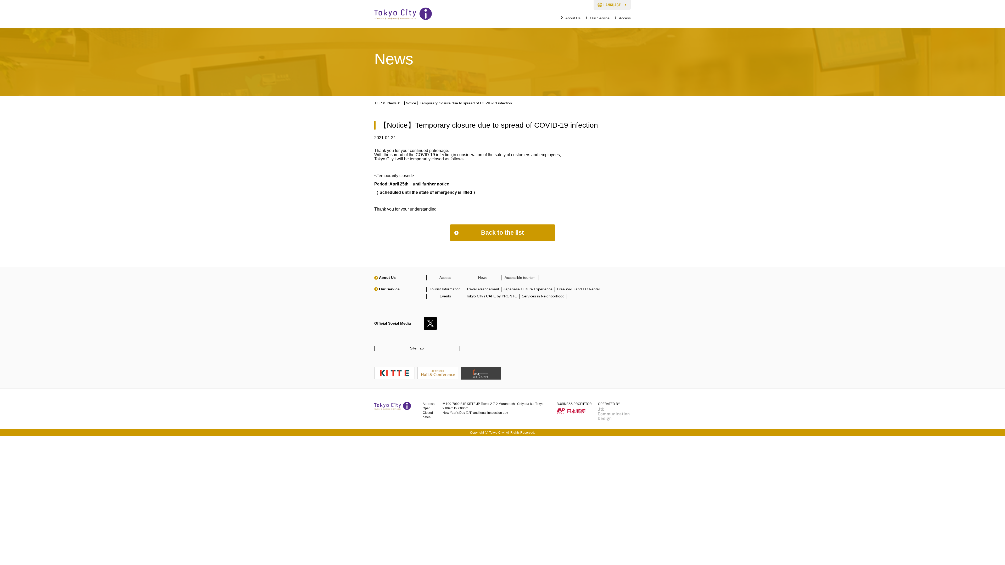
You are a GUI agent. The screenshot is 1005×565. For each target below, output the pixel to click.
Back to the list (502, 232)
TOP (378, 103)
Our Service (600, 18)
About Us (572, 18)
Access (625, 18)
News (392, 103)
